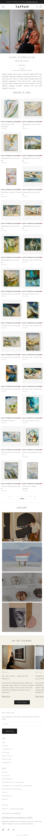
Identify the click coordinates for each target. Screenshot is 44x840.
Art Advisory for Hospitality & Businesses (17, 786)
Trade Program (7, 779)
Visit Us (5, 792)
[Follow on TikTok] (14, 830)
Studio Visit (17, 92)
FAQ (3, 742)
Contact (5, 746)
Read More (22, 702)
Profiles (5, 672)
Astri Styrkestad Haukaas (10, 121)
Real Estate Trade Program (12, 789)
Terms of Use (6, 759)
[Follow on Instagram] (3, 830)
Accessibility (6, 762)
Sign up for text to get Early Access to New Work (22, 2)
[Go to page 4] (35, 496)
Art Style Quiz (7, 749)
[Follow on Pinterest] (8, 830)
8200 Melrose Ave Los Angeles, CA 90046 (17, 817)
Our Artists (6, 775)
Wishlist (5, 799)
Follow (28, 92)
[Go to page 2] (9, 496)
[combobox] (37, 7)
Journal (4, 772)
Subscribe (9, 731)
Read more (6, 696)
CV (24, 92)
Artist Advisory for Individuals (13, 782)
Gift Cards (6, 752)
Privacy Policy (7, 756)
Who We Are (6, 796)
